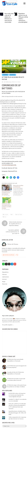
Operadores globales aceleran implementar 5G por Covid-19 (12, 231)
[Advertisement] (14, 44)
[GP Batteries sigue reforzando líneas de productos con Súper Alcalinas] (7, 200)
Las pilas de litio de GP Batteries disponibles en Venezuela (15, 373)
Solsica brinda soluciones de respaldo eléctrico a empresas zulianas (15, 223)
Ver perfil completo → (8, 325)
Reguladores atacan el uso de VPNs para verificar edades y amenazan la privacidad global (23, 18)
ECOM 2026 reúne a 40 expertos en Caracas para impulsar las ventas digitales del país (17, 395)
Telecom (4, 274)
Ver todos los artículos (9, 255)
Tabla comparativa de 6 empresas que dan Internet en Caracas (17, 418)
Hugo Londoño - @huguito (8, 315)
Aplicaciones (5, 277)
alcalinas (6, 214)
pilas (5, 217)
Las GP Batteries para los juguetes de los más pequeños (7, 192)
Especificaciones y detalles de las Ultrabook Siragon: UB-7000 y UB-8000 (17, 412)
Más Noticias (12, 74)
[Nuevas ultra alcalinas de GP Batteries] (19, 190)
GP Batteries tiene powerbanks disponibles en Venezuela (15, 360)
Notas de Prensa (17, 82)
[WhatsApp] (3, 264)
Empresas (4, 284)
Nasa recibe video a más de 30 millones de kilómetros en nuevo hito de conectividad (9, 18)
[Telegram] (12, 264)
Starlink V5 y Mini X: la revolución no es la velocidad (17, 400)
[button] (4, 10)
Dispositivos (5, 272)
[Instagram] (6, 264)
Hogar (3, 281)
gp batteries (19, 214)
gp (12, 214)
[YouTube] (15, 264)
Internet (4, 279)
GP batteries (5, 74)
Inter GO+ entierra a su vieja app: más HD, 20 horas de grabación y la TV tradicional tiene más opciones (17, 406)
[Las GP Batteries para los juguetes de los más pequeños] (7, 187)
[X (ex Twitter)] (9, 264)
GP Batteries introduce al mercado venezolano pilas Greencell (16, 379)
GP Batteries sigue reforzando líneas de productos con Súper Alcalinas (6, 206)
